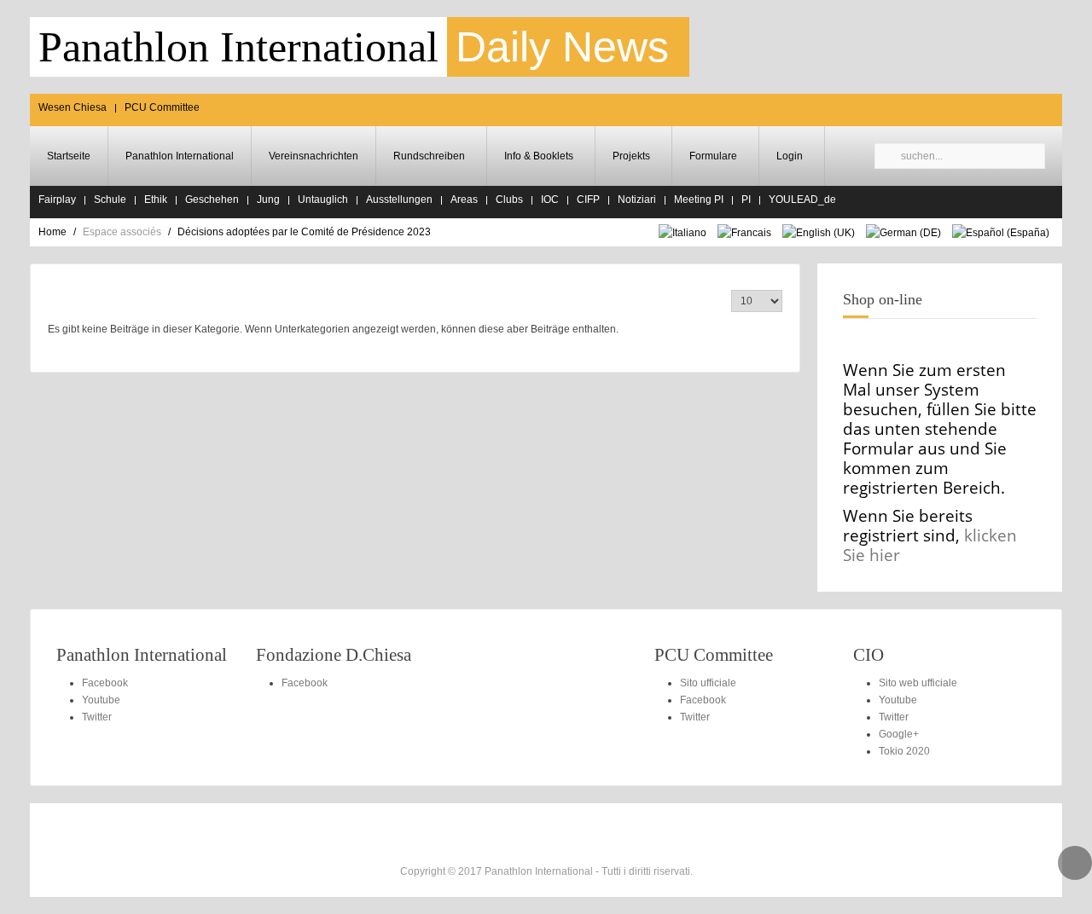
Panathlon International (179, 156)
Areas (464, 199)
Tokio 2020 (904, 751)
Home (52, 232)
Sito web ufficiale (918, 683)
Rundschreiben (429, 156)
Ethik (155, 199)
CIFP (588, 199)
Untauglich (323, 199)
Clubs (509, 199)
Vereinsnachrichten (313, 156)
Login (789, 156)
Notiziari (637, 199)
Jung (268, 199)
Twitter (97, 717)
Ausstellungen (399, 199)
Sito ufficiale (708, 683)
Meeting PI (698, 199)
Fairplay (57, 199)
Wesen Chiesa (72, 107)
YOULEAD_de (802, 199)
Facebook (105, 683)
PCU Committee (162, 107)
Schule (110, 199)
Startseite (68, 156)
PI (746, 199)
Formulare (713, 156)
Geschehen (212, 199)
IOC (550, 199)
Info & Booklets (538, 156)
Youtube (101, 700)
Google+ (899, 734)
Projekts (631, 156)
